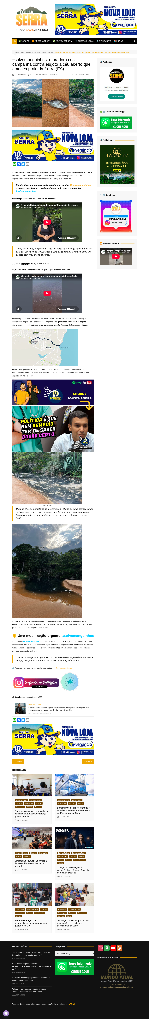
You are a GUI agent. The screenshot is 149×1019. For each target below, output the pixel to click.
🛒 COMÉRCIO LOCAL (84, 41)
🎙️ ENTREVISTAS (103, 41)
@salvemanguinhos (80, 185)
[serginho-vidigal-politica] (53, 415)
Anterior (19, 762)
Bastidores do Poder (78, 853)
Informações (29, 803)
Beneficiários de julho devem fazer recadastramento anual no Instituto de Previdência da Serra (74, 810)
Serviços (38, 807)
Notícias (38, 803)
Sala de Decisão (79, 860)
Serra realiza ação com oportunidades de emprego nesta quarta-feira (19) (31, 923)
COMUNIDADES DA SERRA (45, 75)
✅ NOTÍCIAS (23, 41)
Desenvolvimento (35, 800)
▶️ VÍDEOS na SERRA (41, 41)
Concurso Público (21, 800)
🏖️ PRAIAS (118, 41)
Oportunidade (20, 807)
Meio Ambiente (66, 75)
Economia (44, 909)
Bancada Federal (63, 853)
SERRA (81, 75)
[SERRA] (117, 84)
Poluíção (75, 75)
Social (69, 916)
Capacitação (20, 909)
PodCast (81, 856)
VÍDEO (87, 75)
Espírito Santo (76, 800)
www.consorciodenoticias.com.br (39, 713)
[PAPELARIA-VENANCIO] (96, 20)
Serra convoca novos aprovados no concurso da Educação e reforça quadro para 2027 (32, 814)
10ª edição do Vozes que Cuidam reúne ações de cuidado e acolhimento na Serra (73, 923)
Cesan (32, 75)
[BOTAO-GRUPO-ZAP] (74, 967)
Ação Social (62, 909)
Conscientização (74, 909)
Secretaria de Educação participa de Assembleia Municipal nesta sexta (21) (31, 863)
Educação (19, 803)
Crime (58, 75)
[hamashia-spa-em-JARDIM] (117, 164)
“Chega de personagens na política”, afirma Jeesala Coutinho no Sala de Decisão (73, 870)
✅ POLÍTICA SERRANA (63, 41)
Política (60, 860)
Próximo (87, 762)
